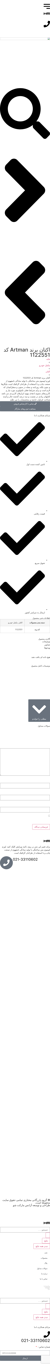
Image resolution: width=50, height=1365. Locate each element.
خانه (48, 359)
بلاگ (45, 1263)
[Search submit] (48, 1235)
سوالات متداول (42, 1268)
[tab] (25, 641)
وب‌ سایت (46, 803)
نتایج (46, 1240)
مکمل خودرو (44, 365)
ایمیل (47, 791)
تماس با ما (43, 1279)
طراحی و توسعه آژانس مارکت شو (31, 1205)
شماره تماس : (43, 1347)
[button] (39, 710)
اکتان (48, 371)
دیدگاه (46, 745)
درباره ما (44, 1274)
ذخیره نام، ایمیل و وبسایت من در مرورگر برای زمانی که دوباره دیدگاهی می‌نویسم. (25, 819)
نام (48, 779)
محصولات (44, 1258)
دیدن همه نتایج (42, 1246)
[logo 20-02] (25, 39)
